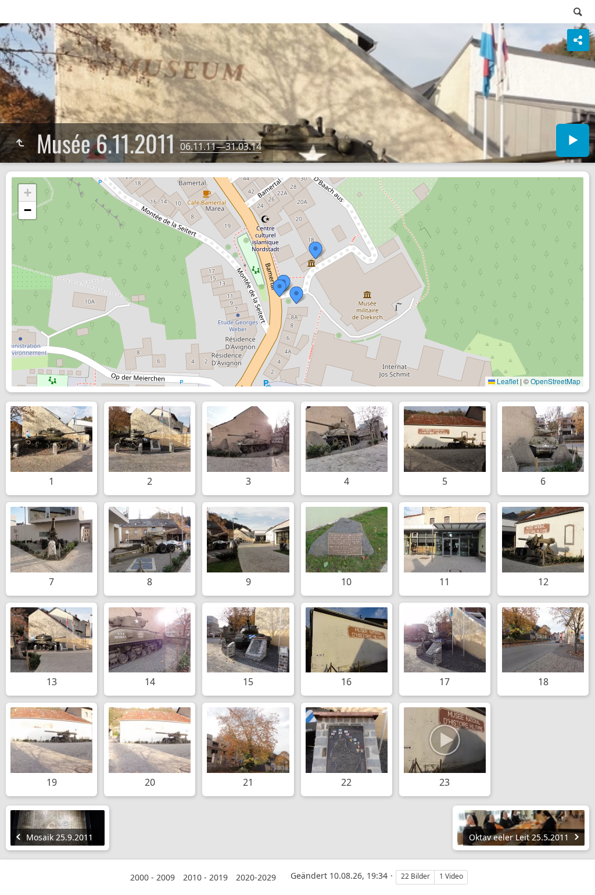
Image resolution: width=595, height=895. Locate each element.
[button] (315, 250)
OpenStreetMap (555, 381)
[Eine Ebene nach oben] (20, 143)
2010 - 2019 (205, 877)
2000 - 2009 (152, 877)
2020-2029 (256, 877)
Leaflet (506, 381)
